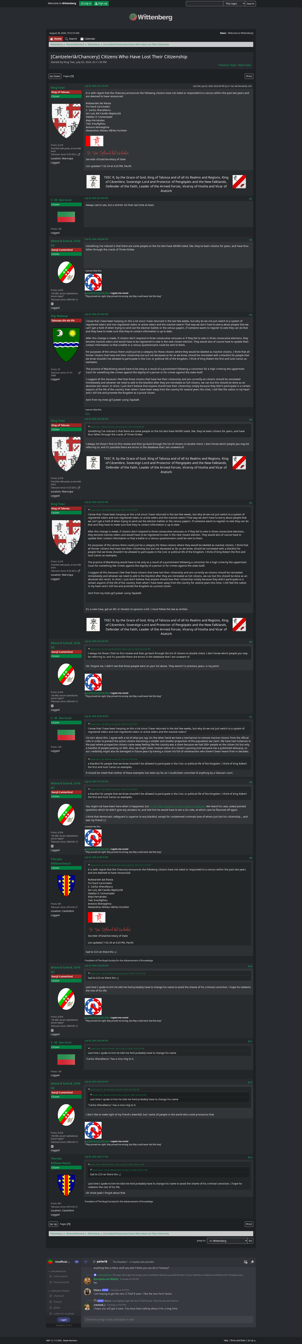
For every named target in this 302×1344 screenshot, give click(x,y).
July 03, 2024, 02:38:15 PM (96, 857)
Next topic (244, 65)
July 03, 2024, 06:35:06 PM (96, 1040)
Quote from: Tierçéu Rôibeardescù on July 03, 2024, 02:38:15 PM (118, 973)
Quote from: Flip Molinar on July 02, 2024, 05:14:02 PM (114, 510)
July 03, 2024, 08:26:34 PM (96, 1081)
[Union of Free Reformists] (52, 303)
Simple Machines (70, 1340)
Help (226, 1340)
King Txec (58, 88)
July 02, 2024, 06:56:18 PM (96, 716)
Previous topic (227, 65)
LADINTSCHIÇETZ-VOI (97, 293)
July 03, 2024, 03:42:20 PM (96, 965)
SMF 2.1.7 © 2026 (54, 1340)
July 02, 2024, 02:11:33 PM (96, 86)
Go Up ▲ (252, 1340)
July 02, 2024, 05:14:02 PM (96, 314)
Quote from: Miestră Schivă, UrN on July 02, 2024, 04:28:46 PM (117, 426)
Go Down (55, 76)
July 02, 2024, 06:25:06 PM (96, 419)
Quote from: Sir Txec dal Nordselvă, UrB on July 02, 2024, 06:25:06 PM (120, 649)
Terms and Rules (237, 1340)
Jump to (201, 1240)
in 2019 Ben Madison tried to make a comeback (177, 806)
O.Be (87, 413)
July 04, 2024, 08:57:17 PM (96, 1156)
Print (249, 76)
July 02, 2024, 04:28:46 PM (96, 239)
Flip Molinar (59, 316)
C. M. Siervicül (61, 200)
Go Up (53, 1224)
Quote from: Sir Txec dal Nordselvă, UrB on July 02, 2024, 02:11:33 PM (120, 865)
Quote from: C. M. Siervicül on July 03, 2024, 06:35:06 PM (115, 1089)
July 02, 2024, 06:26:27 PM (96, 502)
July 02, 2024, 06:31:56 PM (96, 641)
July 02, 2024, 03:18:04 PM (96, 198)
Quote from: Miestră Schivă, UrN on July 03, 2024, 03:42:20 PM (117, 1048)
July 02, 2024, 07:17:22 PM (96, 781)
